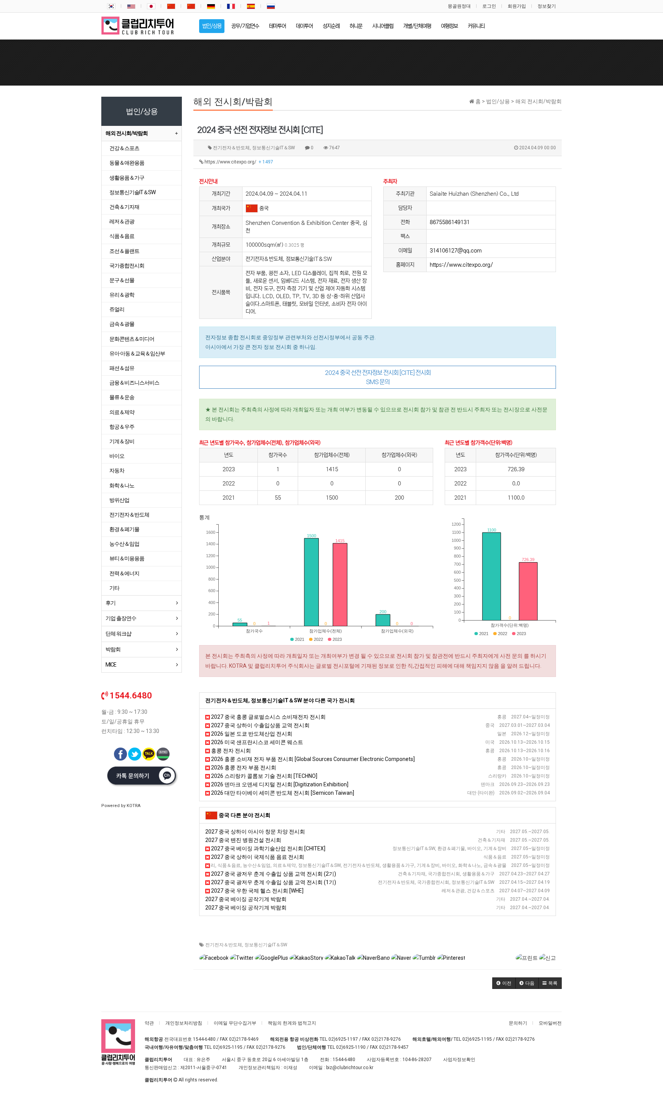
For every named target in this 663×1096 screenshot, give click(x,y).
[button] (504, 983)
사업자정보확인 (459, 1059)
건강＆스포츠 (124, 148)
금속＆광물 (121, 324)
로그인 (489, 6)
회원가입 (517, 6)
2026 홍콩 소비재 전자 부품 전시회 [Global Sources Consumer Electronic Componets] (312, 759)
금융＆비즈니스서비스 (134, 383)
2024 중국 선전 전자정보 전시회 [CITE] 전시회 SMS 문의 (377, 377)
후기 (110, 603)
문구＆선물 (121, 280)
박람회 (113, 649)
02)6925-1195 (477, 1039)
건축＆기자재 (124, 207)
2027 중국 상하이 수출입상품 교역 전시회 (260, 725)
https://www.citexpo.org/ (238, 162)
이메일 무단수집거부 (235, 1023)
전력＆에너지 (124, 573)
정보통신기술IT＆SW (265, 944)
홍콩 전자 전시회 (230, 751)
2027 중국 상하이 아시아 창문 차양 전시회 (255, 832)
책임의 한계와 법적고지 (292, 1023)
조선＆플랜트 (124, 251)
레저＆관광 (121, 221)
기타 (114, 588)
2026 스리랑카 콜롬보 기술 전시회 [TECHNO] (263, 776)
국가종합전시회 (126, 265)
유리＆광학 (121, 295)
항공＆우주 (121, 427)
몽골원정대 (459, 6)
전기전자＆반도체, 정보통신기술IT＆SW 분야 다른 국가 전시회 (280, 700)
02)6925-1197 (343, 1039)
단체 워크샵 (118, 634)
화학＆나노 (121, 485)
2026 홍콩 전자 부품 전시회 (243, 767)
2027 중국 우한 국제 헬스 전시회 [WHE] (256, 891)
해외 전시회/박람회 (127, 133)
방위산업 (119, 500)
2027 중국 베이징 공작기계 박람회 (246, 899)
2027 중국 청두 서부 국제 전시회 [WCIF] (254, 865)
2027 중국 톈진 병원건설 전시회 (243, 840)
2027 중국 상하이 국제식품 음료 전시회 (257, 857)
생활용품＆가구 (126, 178)
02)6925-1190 (351, 1047)
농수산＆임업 (124, 544)
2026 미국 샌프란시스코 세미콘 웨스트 (256, 742)
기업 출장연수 (121, 618)
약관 (149, 1023)
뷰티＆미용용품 (126, 558)
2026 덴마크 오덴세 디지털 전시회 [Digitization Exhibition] (279, 784)
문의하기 (518, 1023)
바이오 (116, 456)
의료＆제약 (121, 412)
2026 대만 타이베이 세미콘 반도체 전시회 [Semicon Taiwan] (282, 793)
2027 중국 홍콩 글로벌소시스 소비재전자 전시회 (268, 717)
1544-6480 (204, 1039)
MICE (111, 665)
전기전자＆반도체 (223, 944)
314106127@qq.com (456, 251)
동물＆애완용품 (126, 163)
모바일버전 (550, 1023)
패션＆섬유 (121, 368)
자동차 (116, 470)
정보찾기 (547, 6)
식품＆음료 (121, 236)
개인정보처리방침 (183, 1023)
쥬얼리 (116, 309)
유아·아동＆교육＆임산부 (137, 353)
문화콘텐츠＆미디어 (131, 339)
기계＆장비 (121, 441)
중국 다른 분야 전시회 (244, 815)
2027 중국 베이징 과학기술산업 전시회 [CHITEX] (267, 848)
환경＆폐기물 (124, 529)
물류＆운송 (121, 397)
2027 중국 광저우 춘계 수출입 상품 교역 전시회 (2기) (273, 874)
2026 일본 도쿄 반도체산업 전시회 (251, 734)
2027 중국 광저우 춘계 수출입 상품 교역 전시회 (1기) (273, 882)
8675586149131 (450, 222)
